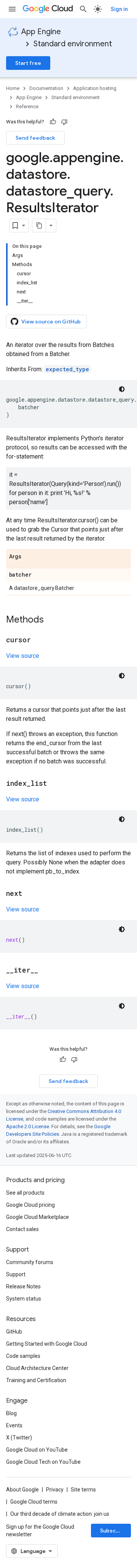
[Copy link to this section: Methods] (51, 620)
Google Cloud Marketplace (37, 1217)
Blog (11, 1413)
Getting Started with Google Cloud (46, 1344)
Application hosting (94, 88)
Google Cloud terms (33, 1502)
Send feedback (35, 137)
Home (12, 88)
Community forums (29, 1262)
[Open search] (83, 9)
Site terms (83, 1490)
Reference (27, 106)
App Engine (41, 31)
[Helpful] (53, 122)
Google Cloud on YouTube (37, 1450)
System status (23, 1299)
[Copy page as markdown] (39, 225)
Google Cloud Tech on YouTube (43, 1462)
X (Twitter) (19, 1438)
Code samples (23, 1356)
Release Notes (23, 1286)
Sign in (119, 9)
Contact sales (22, 1229)
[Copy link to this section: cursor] (38, 640)
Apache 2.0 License (27, 1126)
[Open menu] (12, 9)
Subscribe (113, 1530)
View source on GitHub (51, 321)
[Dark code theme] (122, 389)
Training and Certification (36, 1380)
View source (22, 655)
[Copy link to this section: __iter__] (45, 970)
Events (14, 1425)
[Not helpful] (64, 122)
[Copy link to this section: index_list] (54, 783)
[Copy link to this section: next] (30, 894)
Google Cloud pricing (30, 1205)
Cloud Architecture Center (37, 1368)
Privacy (55, 1490)
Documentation (46, 88)
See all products (25, 1193)
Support (15, 1274)
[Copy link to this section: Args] (29, 556)
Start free (28, 63)
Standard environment (72, 44)
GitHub (14, 1332)
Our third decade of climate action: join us (59, 1514)
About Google (22, 1490)
